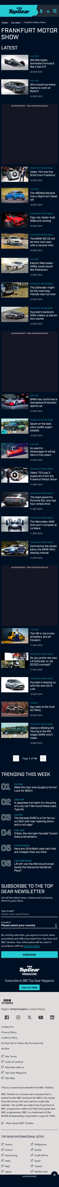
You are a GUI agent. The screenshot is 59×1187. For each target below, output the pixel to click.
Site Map (10, 1078)
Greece (9, 1149)
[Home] (25, 11)
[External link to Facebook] (7, 1017)
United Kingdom (19, 1008)
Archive (5, 1048)
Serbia (38, 1149)
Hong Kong (11, 1155)
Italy (7, 1166)
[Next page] (43, 758)
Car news (15, 22)
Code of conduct (14, 1061)
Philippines (40, 1144)
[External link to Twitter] (29, 1017)
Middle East (41, 1171)
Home (5, 22)
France (8, 1144)
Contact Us (7, 1026)
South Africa (41, 1155)
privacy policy (31, 945)
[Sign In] (41, 11)
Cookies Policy (9, 1037)
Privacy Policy (8, 1032)
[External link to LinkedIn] (52, 1017)
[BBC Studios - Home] (8, 1002)
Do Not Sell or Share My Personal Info (22, 1043)
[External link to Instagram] (18, 1017)
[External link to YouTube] (41, 1017)
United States (37, 1008)
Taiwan (38, 1166)
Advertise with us (14, 1067)
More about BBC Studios (17, 1123)
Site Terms (11, 1056)
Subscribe (29, 954)
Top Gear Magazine (16, 1072)
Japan (8, 1171)
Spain (37, 1160)
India (7, 1160)
